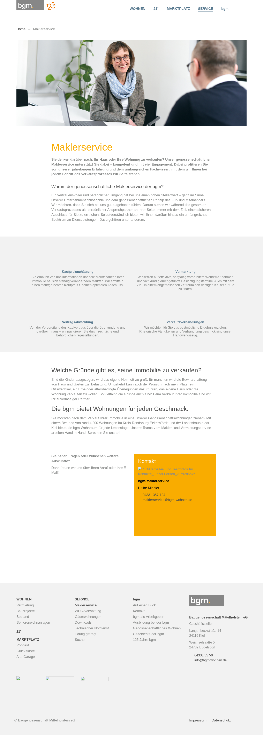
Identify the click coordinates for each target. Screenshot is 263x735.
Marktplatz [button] (178, 9)
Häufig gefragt (85, 634)
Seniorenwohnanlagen (33, 622)
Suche (79, 640)
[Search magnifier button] (239, 8)
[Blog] (259, 689)
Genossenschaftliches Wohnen (157, 628)
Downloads (83, 622)
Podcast (22, 645)
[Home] (119, 9)
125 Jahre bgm (144, 640)
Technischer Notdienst (92, 628)
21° (156, 9)
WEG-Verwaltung (88, 611)
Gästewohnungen (88, 617)
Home (20, 29)
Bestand (22, 617)
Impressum (197, 720)
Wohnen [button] (137, 9)
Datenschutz (221, 720)
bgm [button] (224, 9)
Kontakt (139, 611)
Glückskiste (25, 651)
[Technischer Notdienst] (259, 681)
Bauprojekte (25, 611)
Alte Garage (25, 657)
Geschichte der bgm (148, 634)
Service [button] (205, 9)
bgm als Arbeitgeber (148, 617)
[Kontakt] (259, 673)
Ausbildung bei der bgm (151, 622)
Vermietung (25, 605)
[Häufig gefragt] (259, 697)
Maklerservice (86, 605)
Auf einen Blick (144, 605)
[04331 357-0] (259, 665)
